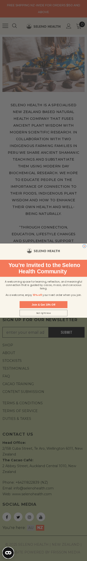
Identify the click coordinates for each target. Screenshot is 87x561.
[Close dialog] (84, 246)
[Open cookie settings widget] (8, 553)
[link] (43, 250)
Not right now (43, 313)
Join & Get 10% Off (43, 304)
